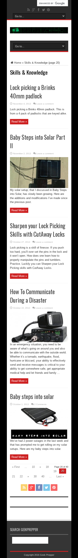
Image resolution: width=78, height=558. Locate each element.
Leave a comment (45, 104)
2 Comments (40, 404)
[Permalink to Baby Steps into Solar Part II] (39, 187)
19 (54, 471)
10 (33, 466)
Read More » (19, 121)
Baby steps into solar (32, 396)
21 (13, 476)
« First (16, 466)
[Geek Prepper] (39, 30)
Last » (60, 476)
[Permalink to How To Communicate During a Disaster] (39, 341)
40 (42, 476)
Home (17, 62)
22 (21, 476)
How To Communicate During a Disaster (32, 295)
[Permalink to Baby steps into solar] (39, 437)
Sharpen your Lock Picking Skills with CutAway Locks (37, 229)
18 (47, 466)
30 (35, 476)
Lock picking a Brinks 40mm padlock (32, 91)
